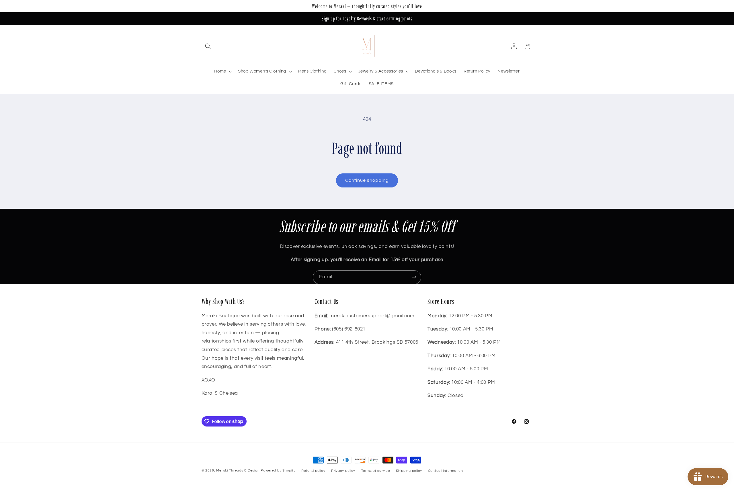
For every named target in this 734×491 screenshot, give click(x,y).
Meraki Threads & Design (237, 470)
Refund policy (313, 470)
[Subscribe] (414, 277)
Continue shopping (367, 180)
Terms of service (375, 470)
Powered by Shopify (278, 470)
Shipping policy (409, 470)
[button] (208, 46)
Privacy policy (343, 470)
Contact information (445, 470)
